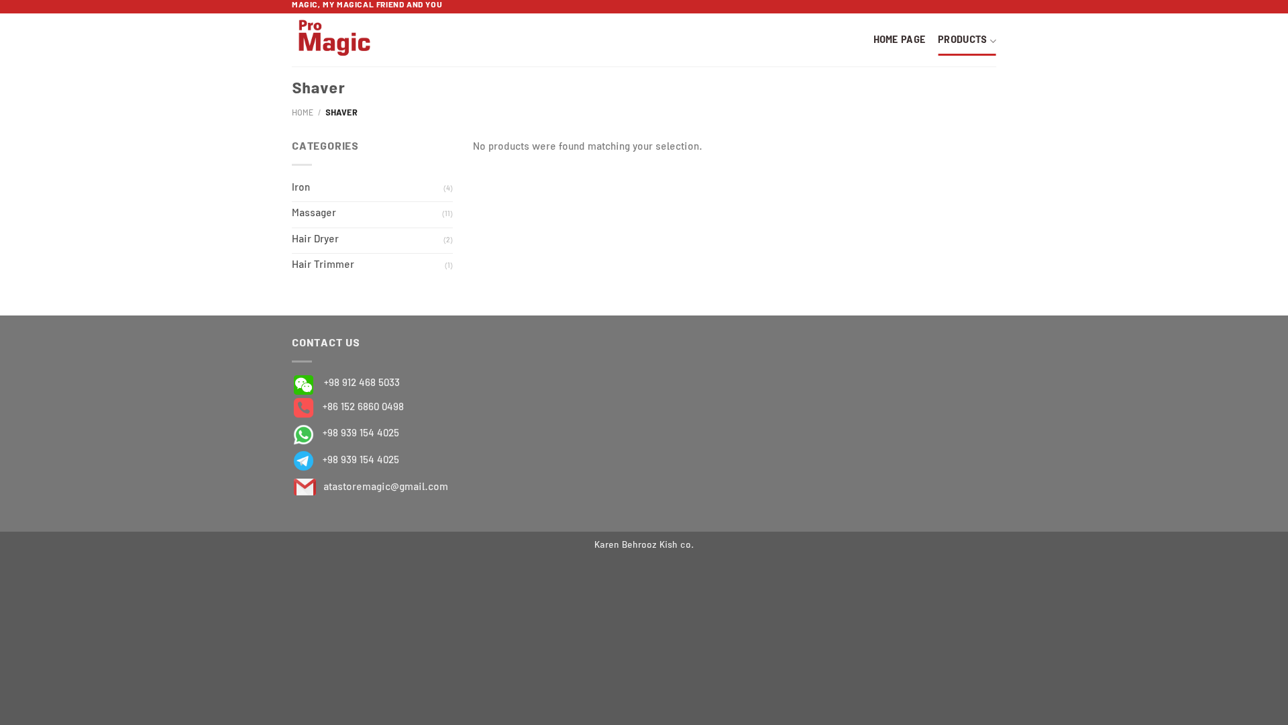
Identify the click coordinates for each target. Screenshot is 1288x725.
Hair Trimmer (323, 266)
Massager (314, 214)
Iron (301, 189)
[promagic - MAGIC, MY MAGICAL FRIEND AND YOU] (353, 39)
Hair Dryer (315, 240)
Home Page (899, 41)
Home (302, 113)
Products (962, 41)
